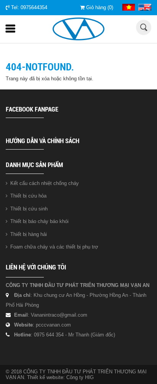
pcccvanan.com (53, 325)
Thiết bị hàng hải (28, 234)
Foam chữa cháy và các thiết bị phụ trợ (54, 247)
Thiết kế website (45, 377)
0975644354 (34, 7)
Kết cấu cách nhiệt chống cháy (44, 183)
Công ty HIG (80, 377)
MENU (13, 30)
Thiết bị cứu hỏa (28, 196)
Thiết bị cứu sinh (29, 209)
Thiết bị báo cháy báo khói (39, 221)
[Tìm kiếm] (143, 27)
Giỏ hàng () (99, 7)
